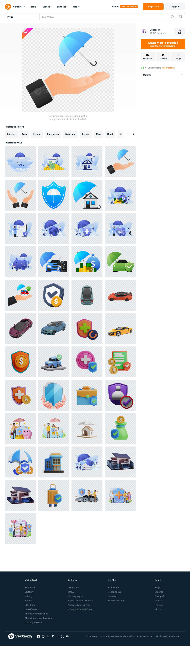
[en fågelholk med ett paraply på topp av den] (86, 428)
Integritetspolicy (144, 636)
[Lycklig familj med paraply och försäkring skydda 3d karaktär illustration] (53, 428)
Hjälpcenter (114, 587)
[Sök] (172, 17)
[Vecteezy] (8, 7)
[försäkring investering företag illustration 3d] (20, 361)
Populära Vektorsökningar (81, 600)
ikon (24, 134)
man (98, 134)
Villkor (132, 636)
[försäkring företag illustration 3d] (120, 361)
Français (159, 604)
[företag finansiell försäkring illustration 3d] (20, 395)
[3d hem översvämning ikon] (120, 461)
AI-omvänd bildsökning (36, 613)
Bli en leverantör (116, 600)
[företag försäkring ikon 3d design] (20, 461)
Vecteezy (29, 591)
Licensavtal (73, 587)
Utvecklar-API (31, 609)
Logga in (174, 6)
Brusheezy (30, 587)
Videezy (28, 596)
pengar (86, 134)
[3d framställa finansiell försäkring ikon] (53, 295)
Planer (115, 6)
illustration (53, 134)
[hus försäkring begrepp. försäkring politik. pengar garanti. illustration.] (86, 161)
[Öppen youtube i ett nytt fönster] (67, 636)
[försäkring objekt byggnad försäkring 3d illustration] (53, 461)
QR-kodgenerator (33, 622)
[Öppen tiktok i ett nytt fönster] (57, 636)
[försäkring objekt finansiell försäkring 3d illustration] (120, 428)
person (37, 134)
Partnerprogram (76, 596)
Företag (28, 600)
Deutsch (159, 600)
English (158, 587)
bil (120, 134)
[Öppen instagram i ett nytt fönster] (43, 636)
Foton (33, 6)
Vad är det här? (168, 68)
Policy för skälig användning (166, 636)
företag (11, 134)
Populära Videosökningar (80, 609)
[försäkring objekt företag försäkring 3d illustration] (86, 395)
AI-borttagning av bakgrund (39, 618)
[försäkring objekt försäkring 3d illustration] (86, 361)
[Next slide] (131, 134)
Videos (46, 6)
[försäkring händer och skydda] (53, 395)
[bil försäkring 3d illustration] (53, 361)
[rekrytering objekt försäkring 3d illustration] (86, 328)
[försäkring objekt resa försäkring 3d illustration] (53, 495)
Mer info (147, 75)
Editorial (61, 6)
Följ (179, 33)
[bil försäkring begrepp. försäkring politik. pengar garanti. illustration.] (53, 261)
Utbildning (30, 604)
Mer (75, 6)
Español (159, 591)
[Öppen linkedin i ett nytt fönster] (48, 636)
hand (110, 134)
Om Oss (112, 596)
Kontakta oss (114, 591)
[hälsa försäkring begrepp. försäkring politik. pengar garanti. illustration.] (20, 228)
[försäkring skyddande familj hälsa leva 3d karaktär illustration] (120, 495)
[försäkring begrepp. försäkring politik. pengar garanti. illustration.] (20, 161)
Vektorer (17, 6)
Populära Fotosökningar (79, 604)
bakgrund (70, 134)
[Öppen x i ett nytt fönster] (62, 636)
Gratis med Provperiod (163, 44)
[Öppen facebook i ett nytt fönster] (38, 636)
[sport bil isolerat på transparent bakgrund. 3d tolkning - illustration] (86, 295)
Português (160, 596)
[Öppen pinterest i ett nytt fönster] (53, 636)
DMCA (71, 591)
